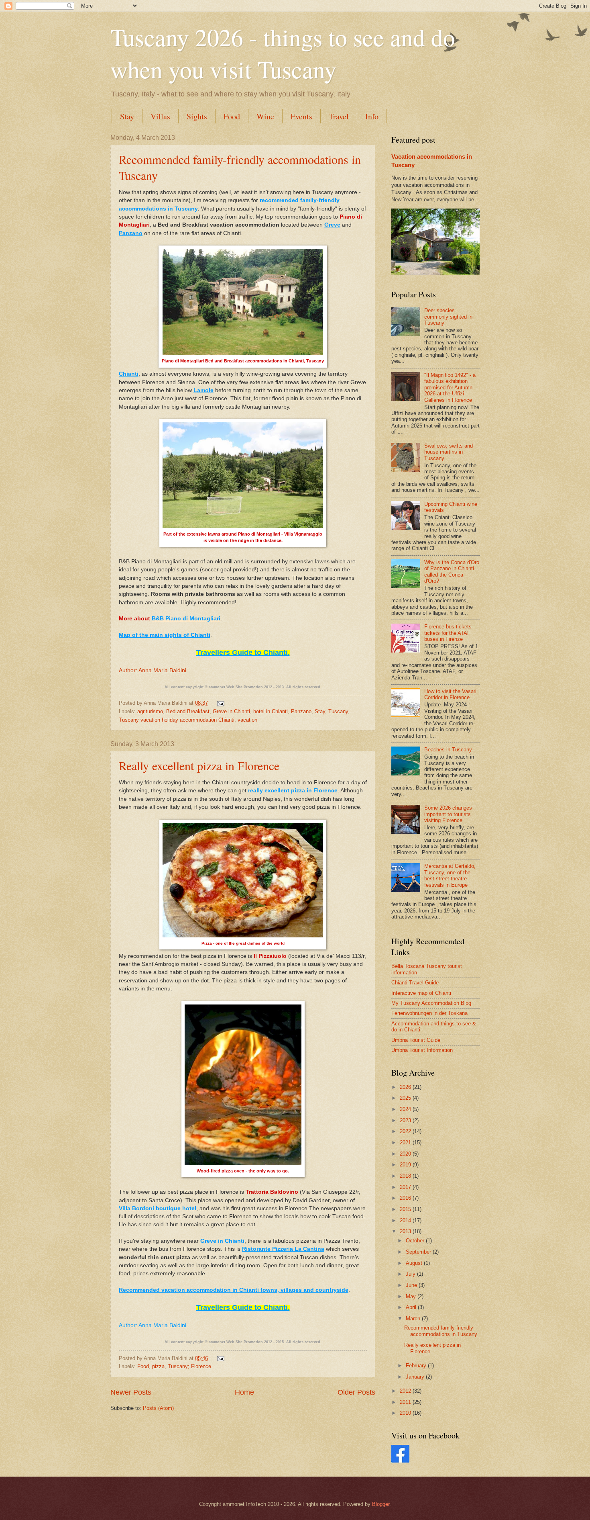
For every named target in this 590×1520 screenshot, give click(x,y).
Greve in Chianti (231, 711)
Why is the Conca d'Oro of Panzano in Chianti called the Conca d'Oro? (451, 571)
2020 (406, 1154)
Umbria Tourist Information (422, 1050)
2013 (406, 1231)
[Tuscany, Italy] (400, 1461)
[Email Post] (219, 703)
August (415, 1263)
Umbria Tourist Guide (415, 1040)
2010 (406, 1413)
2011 (406, 1402)
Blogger (380, 1504)
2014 (406, 1220)
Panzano (301, 711)
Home (244, 1392)
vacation (247, 720)
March (414, 1318)
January (416, 1377)
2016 (406, 1198)
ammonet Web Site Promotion (236, 687)
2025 (406, 1098)
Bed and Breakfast (188, 711)
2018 (406, 1176)
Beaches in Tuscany (448, 750)
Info (371, 116)
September (419, 1252)
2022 (406, 1131)
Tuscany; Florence (189, 1366)
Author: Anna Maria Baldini (152, 670)
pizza (158, 1366)
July (411, 1274)
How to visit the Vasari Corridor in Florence (450, 694)
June (412, 1285)
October (416, 1241)
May (411, 1296)
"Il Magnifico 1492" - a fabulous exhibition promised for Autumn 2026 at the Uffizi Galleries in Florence (450, 387)
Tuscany (338, 711)
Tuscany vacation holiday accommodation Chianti (176, 720)
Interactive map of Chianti (421, 993)
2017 (406, 1187)
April (412, 1307)
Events (301, 116)
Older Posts (356, 1392)
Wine (265, 116)
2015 (406, 1209)
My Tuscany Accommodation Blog (431, 1003)
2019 (406, 1165)
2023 (406, 1120)
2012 (406, 1391)
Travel (339, 116)
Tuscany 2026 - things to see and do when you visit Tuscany (282, 53)
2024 (406, 1109)
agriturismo (150, 711)
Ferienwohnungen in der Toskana (429, 1013)
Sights (197, 116)
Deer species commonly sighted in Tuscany (448, 316)
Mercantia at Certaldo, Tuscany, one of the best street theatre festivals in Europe (450, 875)
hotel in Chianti (270, 711)
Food (232, 116)
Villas (160, 116)
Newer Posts (130, 1392)
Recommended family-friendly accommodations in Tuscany (440, 1331)
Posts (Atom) (158, 1408)
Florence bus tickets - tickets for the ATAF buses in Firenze (449, 633)
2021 (406, 1142)
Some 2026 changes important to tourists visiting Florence (448, 814)
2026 (406, 1087)
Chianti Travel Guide (415, 983)
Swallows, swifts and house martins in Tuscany (448, 452)
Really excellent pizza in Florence (199, 765)
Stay (127, 116)
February (417, 1365)
